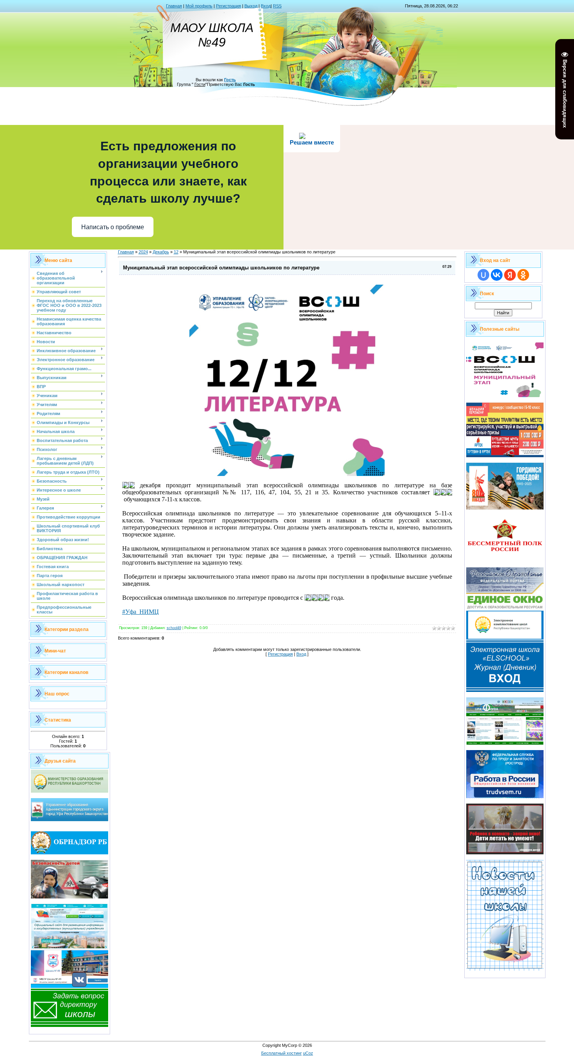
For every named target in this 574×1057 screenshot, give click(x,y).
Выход (250, 6)
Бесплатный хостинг (281, 1053)
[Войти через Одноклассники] (523, 275)
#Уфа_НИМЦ (140, 611)
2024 (143, 252)
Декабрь (161, 252)
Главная (174, 6)
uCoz (308, 1053)
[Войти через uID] (483, 275)
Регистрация (228, 6)
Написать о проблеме (112, 227)
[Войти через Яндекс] (510, 275)
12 (176, 252)
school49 (174, 628)
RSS (277, 6)
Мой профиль (198, 6)
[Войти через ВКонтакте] (497, 275)
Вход (266, 6)
